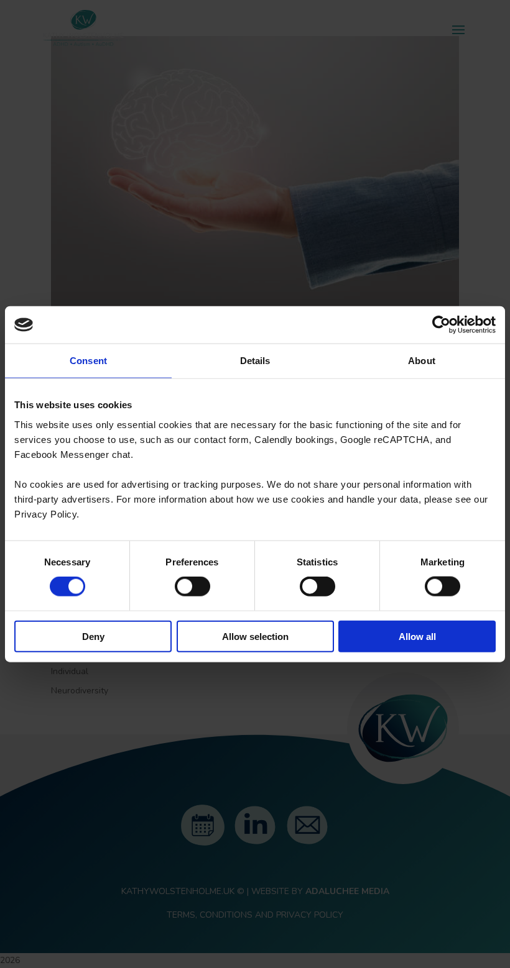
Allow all (417, 636)
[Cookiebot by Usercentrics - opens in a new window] (441, 325)
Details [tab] (255, 360)
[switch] (192, 586)
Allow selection (255, 636)
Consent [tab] (88, 360)
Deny (93, 636)
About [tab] (421, 360)
